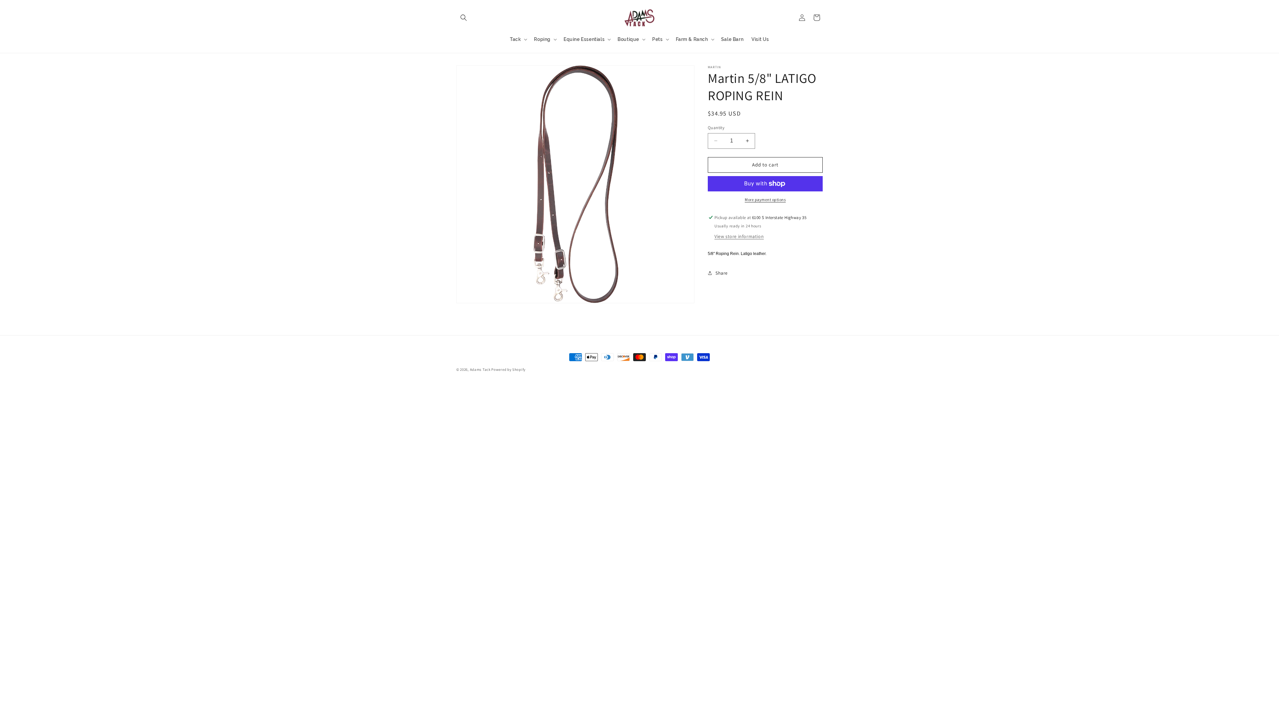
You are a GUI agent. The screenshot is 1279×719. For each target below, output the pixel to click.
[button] (463, 17)
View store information (739, 236)
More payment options (765, 199)
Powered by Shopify (508, 369)
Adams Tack (480, 369)
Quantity (716, 127)
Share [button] (721, 273)
